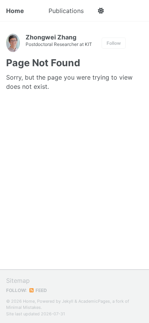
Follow (114, 43)
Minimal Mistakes (23, 307)
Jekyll (67, 301)
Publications (66, 11)
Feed (40, 290)
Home (15, 11)
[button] (100, 11)
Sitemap (18, 280)
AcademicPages (94, 301)
